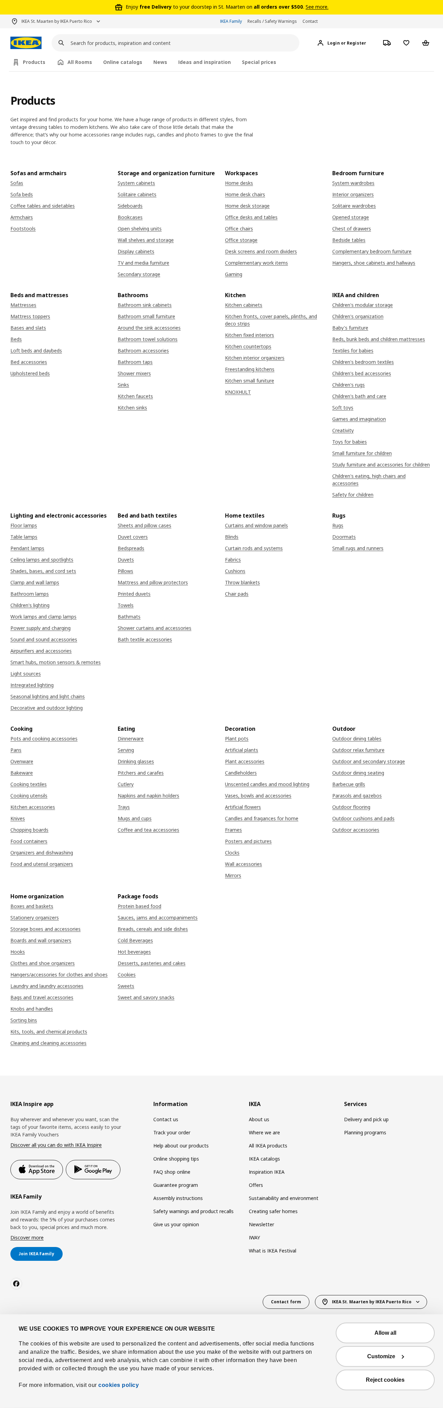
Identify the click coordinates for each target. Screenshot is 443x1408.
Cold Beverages (135, 940)
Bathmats (129, 616)
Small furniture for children (362, 453)
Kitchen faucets (135, 396)
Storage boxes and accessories (45, 929)
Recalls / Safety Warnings (272, 21)
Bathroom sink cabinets (145, 305)
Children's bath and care (359, 396)
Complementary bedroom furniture (372, 251)
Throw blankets (242, 582)
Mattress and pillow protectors (153, 582)
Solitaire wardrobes (354, 205)
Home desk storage (247, 205)
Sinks (123, 384)
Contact (310, 21)
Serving (126, 750)
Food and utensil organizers (41, 864)
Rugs (337, 525)
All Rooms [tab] (79, 62)
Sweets (126, 986)
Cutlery (126, 784)
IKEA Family (231, 21)
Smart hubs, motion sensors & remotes (55, 662)
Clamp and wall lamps (34, 582)
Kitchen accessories (32, 807)
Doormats (344, 536)
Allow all (385, 1333)
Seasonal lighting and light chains (47, 696)
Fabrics (233, 559)
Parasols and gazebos (357, 795)
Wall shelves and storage (146, 240)
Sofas (16, 183)
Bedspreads (131, 548)
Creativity (343, 430)
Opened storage (350, 217)
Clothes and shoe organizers (42, 963)
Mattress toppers (30, 316)
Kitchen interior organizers (254, 358)
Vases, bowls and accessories (258, 795)
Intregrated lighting (32, 685)
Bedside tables (348, 240)
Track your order (171, 1132)
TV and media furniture (143, 262)
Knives (17, 818)
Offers (256, 1185)
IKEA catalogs (264, 1158)
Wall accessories (243, 864)
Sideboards (130, 205)
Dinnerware (131, 738)
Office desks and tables (251, 217)
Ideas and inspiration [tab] (204, 62)
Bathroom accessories (143, 350)
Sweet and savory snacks (146, 997)
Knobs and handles (31, 1008)
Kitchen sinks (132, 407)
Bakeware (21, 772)
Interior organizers (353, 194)
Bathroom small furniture (146, 316)
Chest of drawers (351, 228)
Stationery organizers (34, 917)
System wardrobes (353, 183)
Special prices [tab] (259, 62)
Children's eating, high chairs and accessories (369, 479)
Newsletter (261, 1224)
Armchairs (21, 217)
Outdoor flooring (351, 807)
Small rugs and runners (357, 548)
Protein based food (139, 906)
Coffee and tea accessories (148, 829)
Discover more (27, 1237)
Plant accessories (244, 761)
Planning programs (365, 1132)
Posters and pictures (248, 841)
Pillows (125, 571)
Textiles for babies (352, 350)
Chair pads (236, 593)
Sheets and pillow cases (144, 525)
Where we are (264, 1132)
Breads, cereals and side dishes (153, 929)
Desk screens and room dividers (261, 251)
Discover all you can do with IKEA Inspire (56, 1145)
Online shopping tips (176, 1158)
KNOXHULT (238, 392)
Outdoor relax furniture (358, 750)
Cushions (235, 571)
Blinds (231, 536)
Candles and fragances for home (261, 818)
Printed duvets (134, 593)
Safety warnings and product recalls (193, 1211)
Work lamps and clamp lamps (43, 616)
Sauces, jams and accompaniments (158, 917)
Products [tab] (34, 62)
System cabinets (136, 183)
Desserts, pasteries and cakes (152, 963)
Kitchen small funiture (249, 380)
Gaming (233, 274)
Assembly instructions (178, 1198)
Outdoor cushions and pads (363, 818)
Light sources (25, 673)
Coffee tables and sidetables (42, 205)
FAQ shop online (171, 1172)
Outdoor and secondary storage (368, 761)
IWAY (254, 1237)
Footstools (23, 228)
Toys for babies (349, 441)
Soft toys (342, 407)
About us (259, 1119)
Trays (124, 807)
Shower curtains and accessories (154, 628)
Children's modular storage (362, 305)
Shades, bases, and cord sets (43, 571)
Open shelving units (140, 228)
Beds (16, 339)
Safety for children (352, 494)
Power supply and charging (40, 628)
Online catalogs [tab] (122, 62)
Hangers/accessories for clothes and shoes (59, 974)
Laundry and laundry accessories (46, 986)
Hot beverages (134, 951)
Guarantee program (175, 1185)
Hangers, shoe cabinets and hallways (373, 262)
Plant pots (236, 738)
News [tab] (160, 62)
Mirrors (233, 875)
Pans (15, 750)
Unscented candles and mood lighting (267, 784)
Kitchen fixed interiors (249, 335)
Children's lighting (29, 605)
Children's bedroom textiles (363, 362)
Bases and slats (28, 327)
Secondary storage (139, 274)
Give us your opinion (176, 1224)
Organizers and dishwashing (41, 852)
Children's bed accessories (361, 373)
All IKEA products (268, 1145)
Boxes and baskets (31, 906)
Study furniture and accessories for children (381, 464)
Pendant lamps (27, 548)
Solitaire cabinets (137, 194)
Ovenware (21, 761)
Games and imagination (359, 419)
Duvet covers (133, 536)
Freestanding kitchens (249, 369)
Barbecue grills (348, 784)
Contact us (165, 1119)
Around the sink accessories (149, 327)
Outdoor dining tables (356, 738)
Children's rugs (348, 384)
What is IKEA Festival (272, 1250)
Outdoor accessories (355, 829)
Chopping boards (29, 829)
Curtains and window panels (256, 525)
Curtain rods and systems (254, 548)
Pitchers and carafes (141, 772)
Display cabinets (136, 251)
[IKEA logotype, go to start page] (26, 43)
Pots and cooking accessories (44, 738)
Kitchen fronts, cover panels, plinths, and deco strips (271, 320)
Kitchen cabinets (243, 305)
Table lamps (23, 536)
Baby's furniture (350, 327)
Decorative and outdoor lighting (46, 708)
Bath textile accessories (145, 639)
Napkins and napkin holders (148, 795)
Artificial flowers (243, 807)
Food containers (28, 841)
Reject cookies (385, 1380)
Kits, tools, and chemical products (48, 1031)
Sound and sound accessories (43, 639)
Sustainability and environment (283, 1198)
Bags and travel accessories (41, 997)
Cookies (127, 974)
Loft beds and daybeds (36, 350)
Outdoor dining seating (358, 772)
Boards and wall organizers (40, 940)
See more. (317, 6)
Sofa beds (21, 194)
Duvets (126, 559)
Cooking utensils (28, 795)
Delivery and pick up (366, 1119)
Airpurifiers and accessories (41, 651)
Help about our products (181, 1145)
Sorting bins (23, 1020)
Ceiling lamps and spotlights (41, 559)
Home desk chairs (245, 194)
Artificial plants (241, 750)
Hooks (17, 951)
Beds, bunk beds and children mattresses (378, 339)
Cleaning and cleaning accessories (48, 1043)
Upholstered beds (30, 373)
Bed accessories (28, 362)
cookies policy (118, 1385)
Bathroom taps (135, 362)
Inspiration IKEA (266, 1172)
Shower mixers (134, 373)
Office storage (241, 240)
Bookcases (130, 217)
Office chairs (239, 228)
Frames (233, 829)
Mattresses (23, 305)
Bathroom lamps (29, 593)
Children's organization (357, 316)
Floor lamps (23, 525)
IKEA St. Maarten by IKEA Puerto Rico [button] (56, 21)
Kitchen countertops (248, 346)
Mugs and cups (135, 818)
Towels (126, 605)
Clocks (232, 852)
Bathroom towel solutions (148, 339)
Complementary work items (256, 262)
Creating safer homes (273, 1211)
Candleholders (241, 772)
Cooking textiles (28, 784)
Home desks (239, 183)
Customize (381, 1356)
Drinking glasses (136, 761)
